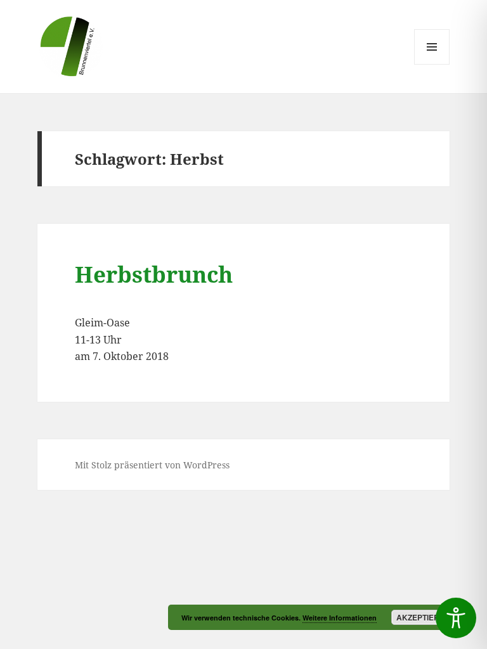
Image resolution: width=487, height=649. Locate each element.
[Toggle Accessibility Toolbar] (455, 617)
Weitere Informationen (339, 617)
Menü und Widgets (432, 64)
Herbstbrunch (154, 274)
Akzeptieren (423, 617)
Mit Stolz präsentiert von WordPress (152, 465)
